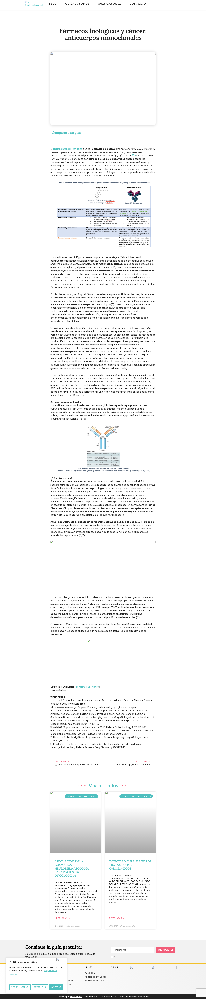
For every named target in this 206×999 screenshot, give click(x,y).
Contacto (138, 3)
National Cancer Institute (67, 148)
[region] (36, 975)
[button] (107, 133)
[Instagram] (170, 4)
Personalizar (20, 987)
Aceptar (56, 987)
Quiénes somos (77, 3)
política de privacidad (130, 957)
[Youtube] (175, 4)
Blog (53, 3)
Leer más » (62, 918)
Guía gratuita (109, 3)
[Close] (61, 959)
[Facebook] (165, 4)
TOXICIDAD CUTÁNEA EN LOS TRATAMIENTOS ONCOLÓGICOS (130, 865)
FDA (133, 155)
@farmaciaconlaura (87, 686)
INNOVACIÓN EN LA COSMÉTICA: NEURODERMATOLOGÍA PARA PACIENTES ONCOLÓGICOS (72, 868)
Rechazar (40, 987)
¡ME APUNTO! (165, 949)
